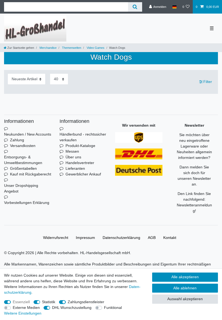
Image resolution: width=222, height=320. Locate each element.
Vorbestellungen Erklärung (26, 202)
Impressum (85, 237)
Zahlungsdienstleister (86, 302)
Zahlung (17, 140)
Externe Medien (26, 307)
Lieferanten (75, 168)
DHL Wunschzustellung (72, 307)
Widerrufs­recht (55, 237)
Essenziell (21, 302)
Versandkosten (22, 145)
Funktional (113, 307)
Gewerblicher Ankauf (83, 174)
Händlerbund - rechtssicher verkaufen (83, 137)
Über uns (73, 157)
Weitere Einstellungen (22, 313)
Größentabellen (23, 168)
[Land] (174, 7)
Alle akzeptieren (185, 277)
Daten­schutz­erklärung (121, 237)
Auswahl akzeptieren (185, 299)
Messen (72, 151)
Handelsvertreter (80, 163)
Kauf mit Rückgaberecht (30, 174)
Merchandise (48, 47)
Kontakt (169, 237)
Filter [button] (207, 81)
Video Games (95, 47)
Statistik (48, 302)
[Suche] (135, 7)
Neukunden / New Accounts (27, 134)
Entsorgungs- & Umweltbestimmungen (23, 160)
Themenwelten (71, 47)
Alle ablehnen (185, 288)
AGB (152, 237)
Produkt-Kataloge (80, 145)
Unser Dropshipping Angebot (21, 188)
